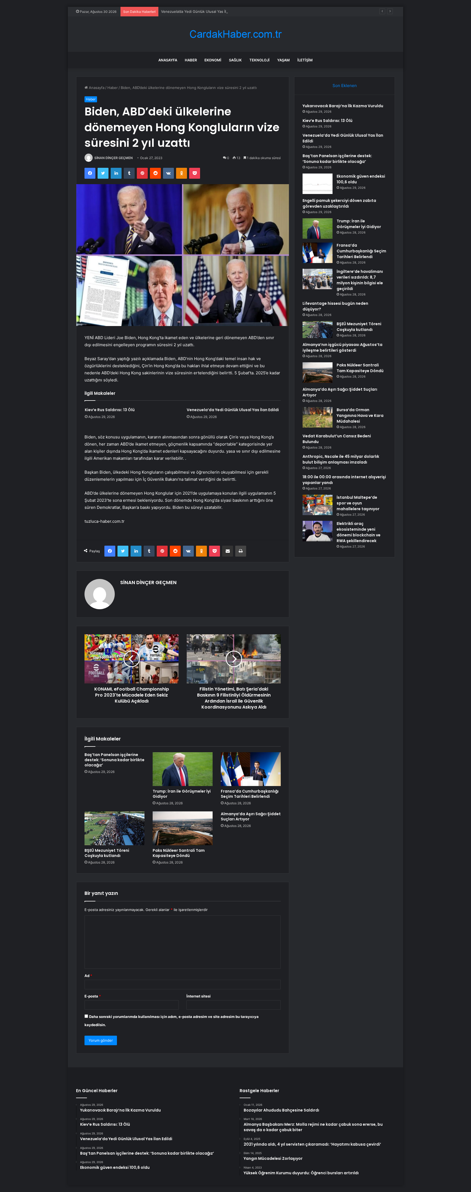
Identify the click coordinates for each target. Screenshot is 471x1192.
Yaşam (283, 60)
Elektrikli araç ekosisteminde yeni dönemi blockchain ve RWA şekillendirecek (359, 532)
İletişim (305, 60)
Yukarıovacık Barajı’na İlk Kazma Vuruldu (343, 106)
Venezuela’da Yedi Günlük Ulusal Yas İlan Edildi (200, 11)
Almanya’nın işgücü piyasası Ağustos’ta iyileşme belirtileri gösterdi (342, 347)
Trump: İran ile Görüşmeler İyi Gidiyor (182, 793)
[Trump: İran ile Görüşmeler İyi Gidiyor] (183, 769)
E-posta (92, 996)
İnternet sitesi (198, 996)
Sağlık (235, 60)
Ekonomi (212, 60)
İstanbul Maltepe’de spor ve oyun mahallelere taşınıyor (358, 503)
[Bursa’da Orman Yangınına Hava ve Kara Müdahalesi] (318, 417)
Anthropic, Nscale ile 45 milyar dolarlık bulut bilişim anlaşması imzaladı (341, 459)
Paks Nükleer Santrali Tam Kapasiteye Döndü (179, 853)
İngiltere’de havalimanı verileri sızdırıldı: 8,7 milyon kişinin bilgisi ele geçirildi (360, 280)
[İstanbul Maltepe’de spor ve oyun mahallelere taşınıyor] (318, 505)
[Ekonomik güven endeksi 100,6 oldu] (318, 184)
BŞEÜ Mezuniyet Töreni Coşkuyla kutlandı (106, 853)
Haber (191, 60)
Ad (88, 975)
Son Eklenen (345, 85)
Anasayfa (167, 60)
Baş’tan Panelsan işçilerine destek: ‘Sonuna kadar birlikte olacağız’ (114, 760)
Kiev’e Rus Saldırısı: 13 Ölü (110, 410)
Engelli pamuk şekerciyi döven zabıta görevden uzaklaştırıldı (339, 203)
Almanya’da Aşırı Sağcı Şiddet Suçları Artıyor (251, 816)
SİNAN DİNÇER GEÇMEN (113, 158)
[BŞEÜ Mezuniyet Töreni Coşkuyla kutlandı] (114, 828)
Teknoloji (259, 60)
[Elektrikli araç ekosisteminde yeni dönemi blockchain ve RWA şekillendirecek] (318, 531)
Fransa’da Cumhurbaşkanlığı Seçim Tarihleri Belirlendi (250, 793)
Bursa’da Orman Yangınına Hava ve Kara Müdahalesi (360, 415)
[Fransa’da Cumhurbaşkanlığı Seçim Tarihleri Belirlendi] (251, 769)
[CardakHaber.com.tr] (235, 34)
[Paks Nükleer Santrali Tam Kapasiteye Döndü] (183, 828)
